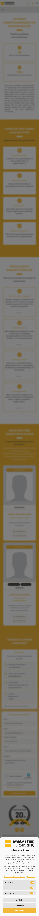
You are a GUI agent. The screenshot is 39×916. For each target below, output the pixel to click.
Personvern (31, 877)
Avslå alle (19, 900)
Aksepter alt (19, 911)
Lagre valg (19, 905)
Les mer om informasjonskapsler (14, 877)
